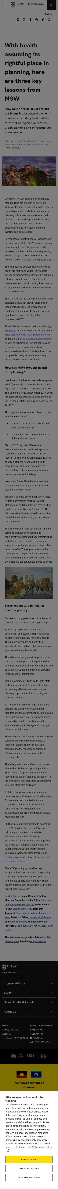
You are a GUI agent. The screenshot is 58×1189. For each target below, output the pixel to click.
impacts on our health (35, 202)
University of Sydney (26, 913)
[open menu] (7, 5)
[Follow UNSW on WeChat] (36, 19)
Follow (48, 14)
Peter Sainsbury (17, 921)
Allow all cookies (29, 1159)
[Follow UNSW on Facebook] (30, 19)
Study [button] (8, 992)
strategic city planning (38, 334)
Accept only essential (29, 1168)
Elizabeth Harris (24, 904)
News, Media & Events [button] (19, 1002)
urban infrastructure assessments (33, 338)
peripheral (13, 669)
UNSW (16, 908)
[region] (29, 1140)
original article (38, 941)
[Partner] (34, 4)
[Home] (17, 5)
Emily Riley (26, 908)
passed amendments (37, 396)
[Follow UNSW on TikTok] (43, 19)
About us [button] (10, 1011)
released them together (21, 541)
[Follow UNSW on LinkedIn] (18, 19)
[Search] (51, 5)
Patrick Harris (12, 896)
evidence (43, 541)
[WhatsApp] (49, 19)
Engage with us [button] (14, 983)
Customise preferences (29, 1177)
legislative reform (16, 334)
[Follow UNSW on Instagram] (24, 19)
